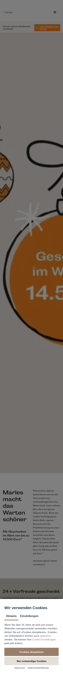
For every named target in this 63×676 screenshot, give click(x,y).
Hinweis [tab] (11, 616)
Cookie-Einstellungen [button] (44, 639)
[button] (31, 652)
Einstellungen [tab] (29, 616)
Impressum (20, 668)
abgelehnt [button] (45, 635)
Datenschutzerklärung (38, 668)
